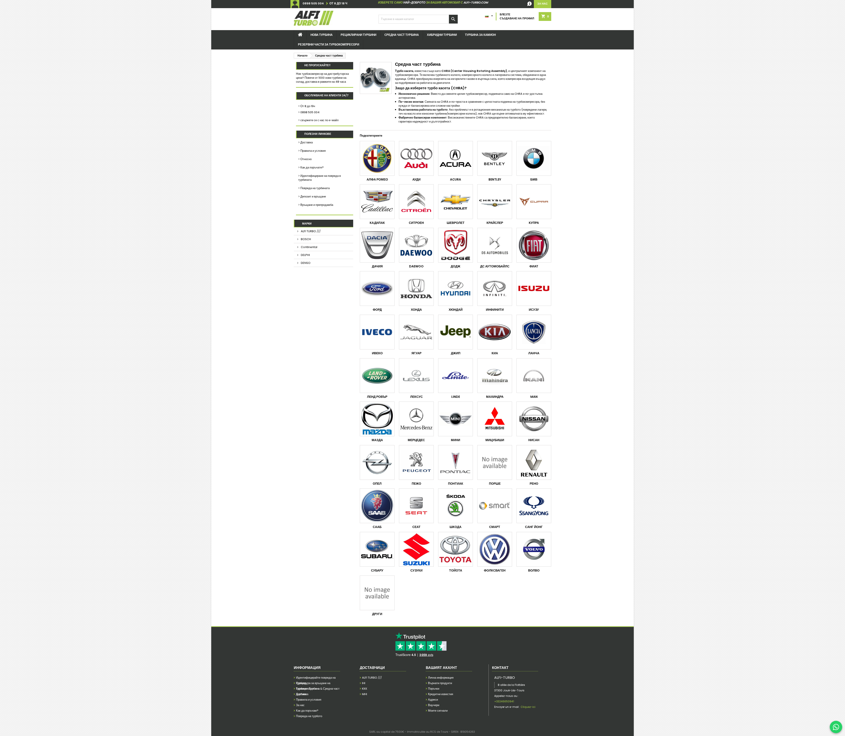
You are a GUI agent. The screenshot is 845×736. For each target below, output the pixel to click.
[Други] (377, 592)
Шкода (455, 527)
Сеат (416, 527)
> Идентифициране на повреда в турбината (319, 178)
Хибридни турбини (442, 35)
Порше (495, 483)
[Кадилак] (377, 201)
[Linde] (455, 375)
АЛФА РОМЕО (377, 179)
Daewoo (416, 266)
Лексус (416, 396)
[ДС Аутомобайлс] (494, 245)
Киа (495, 353)
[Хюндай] (455, 288)
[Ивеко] (377, 332)
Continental (308, 247)
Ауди (416, 179)
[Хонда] (416, 288)
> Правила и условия (312, 151)
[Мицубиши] (494, 419)
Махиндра (494, 396)
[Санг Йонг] (533, 505)
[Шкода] (455, 505)
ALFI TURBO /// (310, 231)
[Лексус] (416, 375)
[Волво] (533, 549)
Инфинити (495, 309)
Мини (455, 440)
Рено (534, 483)
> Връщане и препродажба (315, 205)
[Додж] (455, 245)
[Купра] (533, 201)
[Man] (533, 375)
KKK (364, 689)
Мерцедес (416, 440)
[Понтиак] (455, 462)
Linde (455, 396)
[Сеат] (416, 505)
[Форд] (377, 288)
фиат (533, 266)
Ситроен (416, 223)
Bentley (495, 179)
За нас (300, 705)
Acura (455, 179)
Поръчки (433, 689)
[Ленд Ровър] (377, 375)
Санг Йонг (534, 527)
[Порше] (494, 462)
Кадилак (377, 223)
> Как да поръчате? (311, 167)
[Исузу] (533, 288)
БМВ (533, 179)
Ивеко (377, 353)
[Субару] (377, 549)
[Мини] (455, 419)
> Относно (305, 159)
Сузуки (416, 570)
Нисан (533, 440)
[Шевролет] (455, 201)
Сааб (377, 527)
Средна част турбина (401, 35)
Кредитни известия (440, 694)
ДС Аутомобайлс (494, 266)
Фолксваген (494, 570)
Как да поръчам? (307, 711)
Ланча (533, 353)
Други (377, 614)
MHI (364, 694)
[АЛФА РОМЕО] (377, 158)
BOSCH (305, 239)
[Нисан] (533, 419)
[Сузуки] (416, 549)
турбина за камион (480, 35)
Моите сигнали (438, 711)
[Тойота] (455, 549)
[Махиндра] (494, 375)
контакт (500, 667)
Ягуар (416, 353)
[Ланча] (533, 332)
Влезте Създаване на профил (517, 16)
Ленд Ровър (377, 396)
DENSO (305, 263)
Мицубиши (494, 440)
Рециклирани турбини (358, 35)
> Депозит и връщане (312, 196)
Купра (534, 223)
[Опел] (377, 462)
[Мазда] (377, 419)
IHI (363, 683)
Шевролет (456, 223)
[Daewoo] (416, 245)
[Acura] (455, 158)
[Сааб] (377, 505)
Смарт (494, 527)
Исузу (534, 309)
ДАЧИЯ (377, 266)
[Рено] (533, 462)
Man (534, 396)
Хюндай (456, 309)
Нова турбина (321, 35)
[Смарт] (494, 505)
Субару (377, 570)
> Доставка (305, 142)
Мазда (377, 440)
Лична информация (441, 678)
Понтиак (455, 483)
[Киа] (494, 332)
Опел (377, 483)
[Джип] (455, 332)
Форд (377, 309)
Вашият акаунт (441, 667)
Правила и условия (308, 700)
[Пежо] (416, 462)
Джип (455, 353)
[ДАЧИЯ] (377, 245)
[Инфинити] (494, 288)
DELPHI (305, 255)
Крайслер (495, 223)
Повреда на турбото (309, 716)
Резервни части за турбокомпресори (328, 44)
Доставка (302, 694)
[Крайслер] (494, 201)
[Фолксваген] (494, 549)
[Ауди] (416, 158)
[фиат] (533, 245)
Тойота (455, 570)
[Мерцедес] (416, 419)
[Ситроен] (416, 201)
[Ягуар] (416, 332)
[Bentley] (494, 158)
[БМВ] (533, 158)
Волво (534, 570)
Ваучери (433, 705)
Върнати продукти (440, 683)
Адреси (433, 700)
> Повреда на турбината (314, 188)
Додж (455, 266)
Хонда (416, 309)
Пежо (416, 483)
